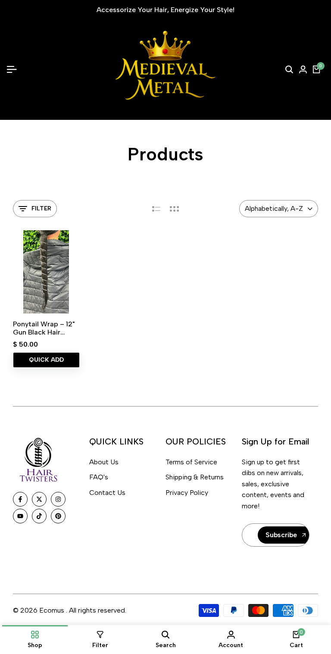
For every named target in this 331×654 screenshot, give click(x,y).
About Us (104, 462)
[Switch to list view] (156, 208)
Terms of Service (191, 462)
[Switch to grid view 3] (174, 208)
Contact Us (107, 492)
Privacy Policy (187, 492)
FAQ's (98, 477)
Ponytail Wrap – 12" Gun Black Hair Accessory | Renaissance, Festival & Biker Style (44, 328)
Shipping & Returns (195, 477)
